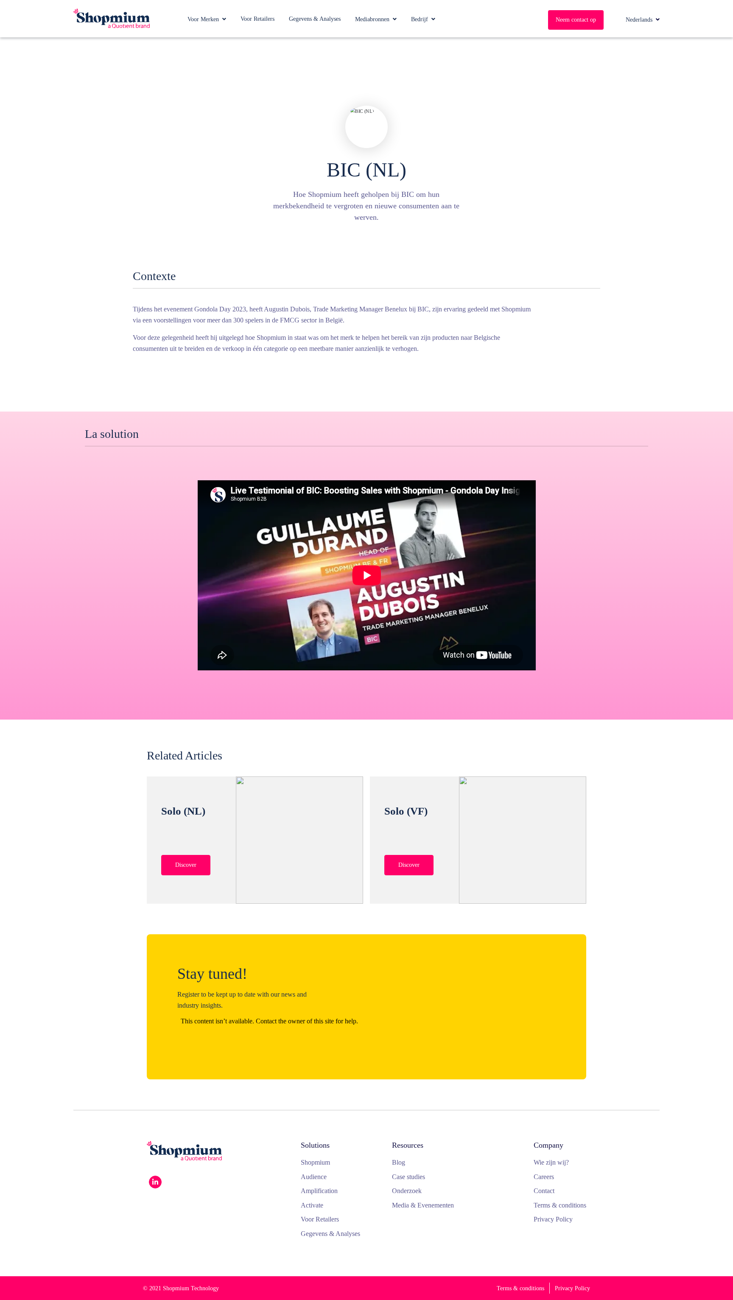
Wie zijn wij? (551, 1162)
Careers (544, 1176)
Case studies (408, 1176)
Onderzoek (407, 1190)
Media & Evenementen (423, 1205)
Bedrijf (419, 19)
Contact (544, 1190)
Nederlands (639, 20)
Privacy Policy (553, 1219)
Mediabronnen (372, 19)
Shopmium (315, 1162)
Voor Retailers (257, 19)
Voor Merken (203, 19)
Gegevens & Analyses (315, 19)
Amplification (319, 1190)
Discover (185, 865)
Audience (314, 1176)
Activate (312, 1205)
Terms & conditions (560, 1205)
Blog (398, 1162)
